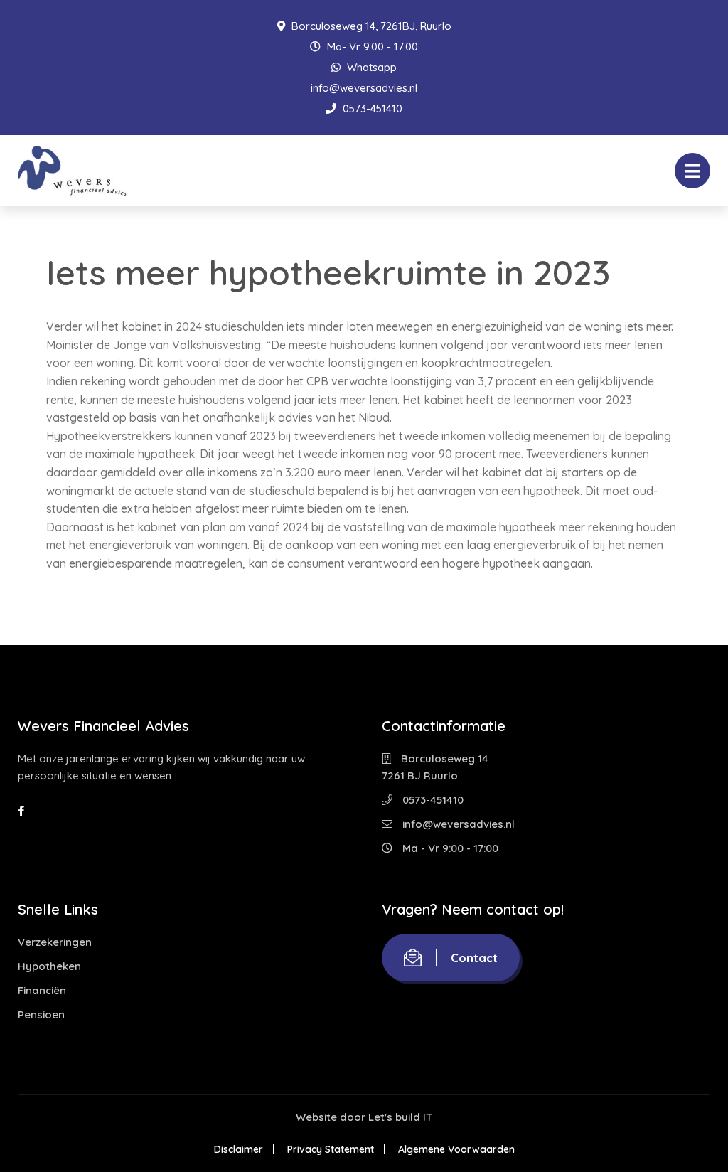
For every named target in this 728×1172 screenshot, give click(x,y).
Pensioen (41, 1014)
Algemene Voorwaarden (456, 1149)
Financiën (42, 990)
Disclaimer (238, 1149)
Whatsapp (370, 67)
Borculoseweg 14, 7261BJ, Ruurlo (370, 26)
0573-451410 (371, 108)
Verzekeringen (55, 942)
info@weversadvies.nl (364, 88)
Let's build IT (400, 1117)
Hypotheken (49, 966)
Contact (474, 957)
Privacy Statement (330, 1149)
